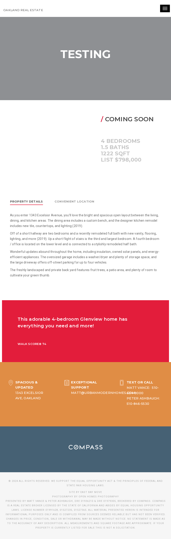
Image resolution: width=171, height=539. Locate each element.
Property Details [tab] (26, 201)
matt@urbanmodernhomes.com (103, 393)
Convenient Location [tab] (74, 201)
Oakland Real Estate (23, 10)
